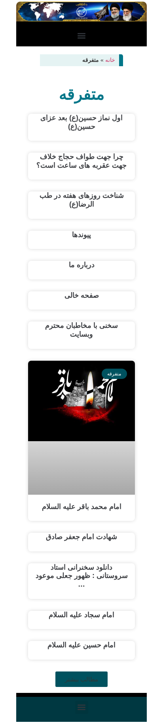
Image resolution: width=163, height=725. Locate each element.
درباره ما (82, 265)
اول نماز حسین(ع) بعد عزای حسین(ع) (81, 122)
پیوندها (81, 235)
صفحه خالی (81, 295)
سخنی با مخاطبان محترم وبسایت (81, 329)
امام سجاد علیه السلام (81, 615)
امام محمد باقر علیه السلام (81, 507)
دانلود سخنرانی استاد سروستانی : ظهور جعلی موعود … (82, 575)
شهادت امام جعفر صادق (81, 537)
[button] (81, 35)
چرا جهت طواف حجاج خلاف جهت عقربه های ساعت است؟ (81, 161)
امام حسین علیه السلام (81, 645)
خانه (110, 60)
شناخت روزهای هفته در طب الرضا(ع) (82, 199)
